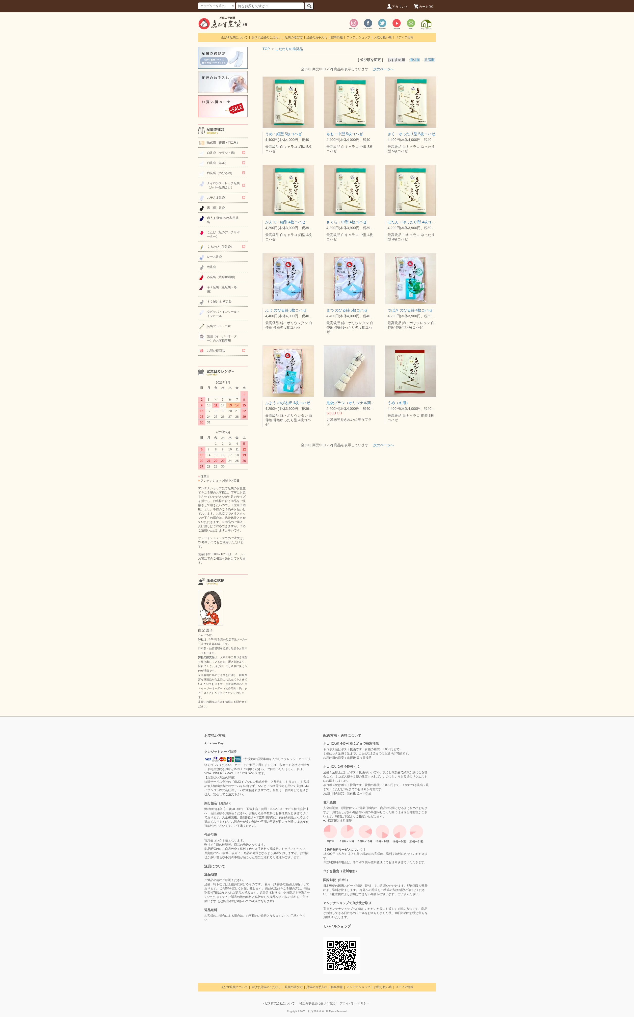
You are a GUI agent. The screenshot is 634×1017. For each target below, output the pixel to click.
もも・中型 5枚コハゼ (344, 134)
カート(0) (426, 6)
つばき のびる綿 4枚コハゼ (410, 310)
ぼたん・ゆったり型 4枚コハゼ (413, 222)
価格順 (414, 60)
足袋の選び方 (294, 37)
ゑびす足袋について (234, 37)
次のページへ (383, 69)
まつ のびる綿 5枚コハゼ (347, 310)
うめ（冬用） (399, 403)
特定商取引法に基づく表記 (317, 1003)
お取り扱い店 (383, 37)
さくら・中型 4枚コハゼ (346, 222)
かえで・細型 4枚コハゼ (285, 222)
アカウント (400, 6)
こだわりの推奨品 (289, 49)
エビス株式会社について (278, 1003)
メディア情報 (404, 37)
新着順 (429, 60)
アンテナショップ (358, 37)
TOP (266, 49)
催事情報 (337, 37)
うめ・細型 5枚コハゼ (283, 134)
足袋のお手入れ (316, 37)
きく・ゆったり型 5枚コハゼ (411, 134)
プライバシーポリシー (355, 1003)
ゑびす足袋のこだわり (266, 37)
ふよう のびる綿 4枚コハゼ (287, 403)
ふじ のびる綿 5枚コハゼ (285, 310)
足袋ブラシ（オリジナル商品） (352, 403)
